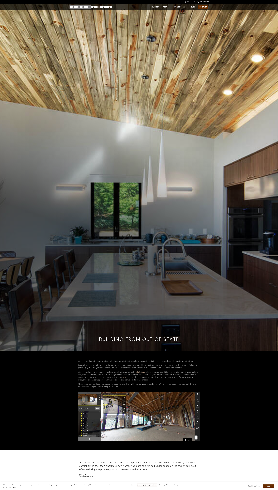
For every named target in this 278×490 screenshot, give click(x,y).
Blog (193, 7)
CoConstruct (128, 377)
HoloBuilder (140, 372)
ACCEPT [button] (268, 486)
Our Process (179, 7)
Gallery (155, 7)
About (166, 7)
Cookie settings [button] (254, 486)
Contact (203, 7)
